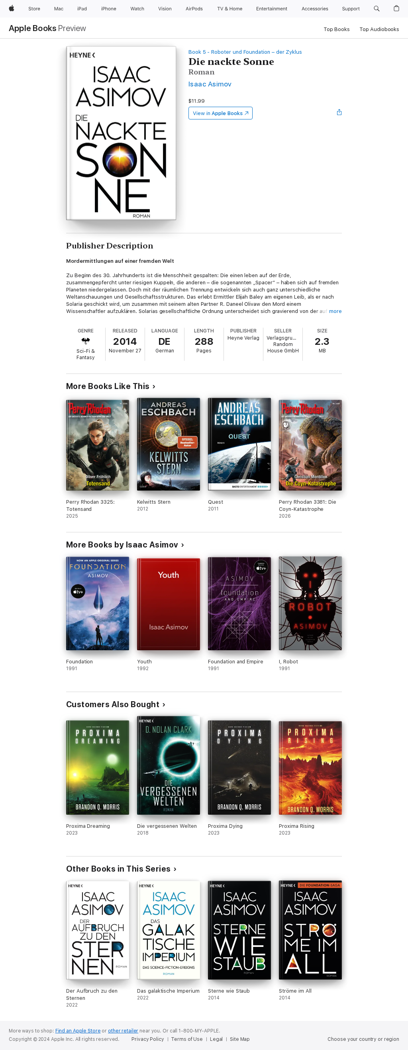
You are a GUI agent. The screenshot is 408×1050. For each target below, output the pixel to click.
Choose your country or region (363, 1039)
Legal (216, 1039)
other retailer (123, 1031)
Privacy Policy (147, 1039)
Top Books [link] (337, 29)
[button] (377, 9)
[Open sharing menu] (339, 113)
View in (218, 113)
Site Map (240, 1039)
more (335, 311)
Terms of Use (187, 1039)
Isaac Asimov (210, 84)
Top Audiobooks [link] (379, 29)
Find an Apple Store (78, 1031)
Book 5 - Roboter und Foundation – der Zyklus (245, 52)
